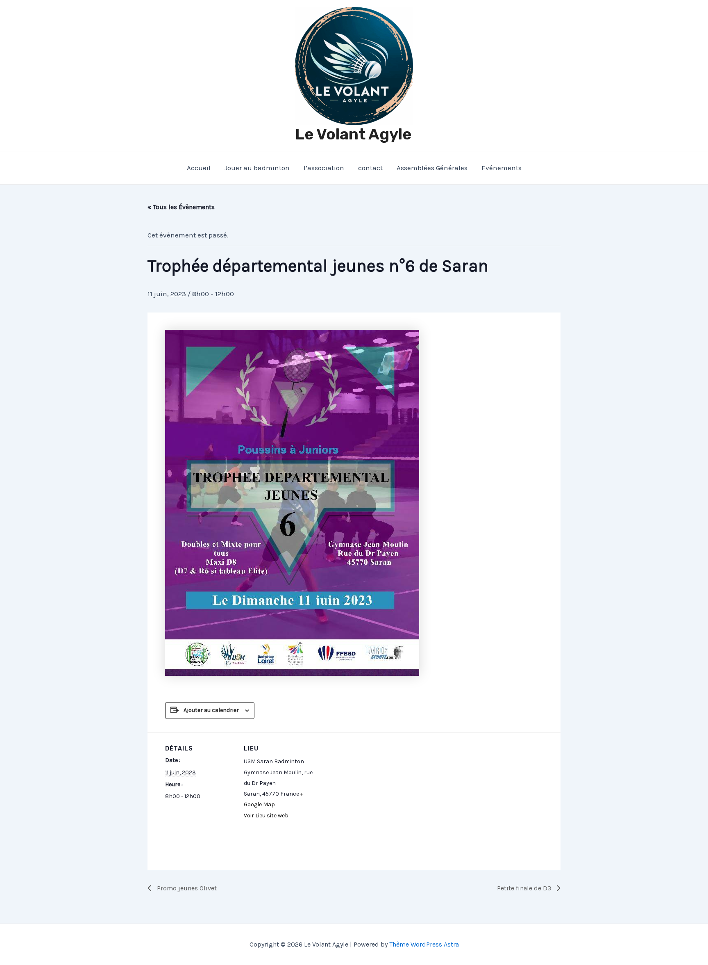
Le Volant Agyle (353, 134)
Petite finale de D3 (525, 888)
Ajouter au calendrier (211, 710)
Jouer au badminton (257, 168)
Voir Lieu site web (266, 815)
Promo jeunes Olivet (186, 888)
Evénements (501, 168)
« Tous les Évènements (181, 207)
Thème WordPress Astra (424, 944)
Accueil (199, 168)
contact (370, 168)
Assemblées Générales (432, 168)
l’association (324, 168)
